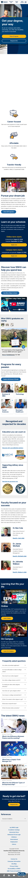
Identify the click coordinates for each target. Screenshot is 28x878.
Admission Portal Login (14, 834)
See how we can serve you (10, 481)
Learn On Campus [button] (8, 651)
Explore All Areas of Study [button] (10, 379)
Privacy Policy (14, 866)
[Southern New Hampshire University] (4, 2)
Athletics (14, 837)
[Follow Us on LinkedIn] (9, 875)
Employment (14, 842)
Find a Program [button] (14, 36)
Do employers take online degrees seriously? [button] (11, 685)
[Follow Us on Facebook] (4, 875)
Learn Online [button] (7, 618)
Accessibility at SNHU (14, 868)
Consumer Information (14, 861)
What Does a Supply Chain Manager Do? (11, 760)
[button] (2, 324)
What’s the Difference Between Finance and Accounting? (13, 737)
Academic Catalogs (14, 830)
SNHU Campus (22, 2)
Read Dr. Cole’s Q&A (18, 538)
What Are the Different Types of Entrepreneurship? (13, 783)
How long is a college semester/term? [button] (12, 695)
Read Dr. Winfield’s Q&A (19, 556)
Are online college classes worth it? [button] (11, 680)
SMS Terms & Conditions (14, 871)
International (14, 839)
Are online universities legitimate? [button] (10, 665)
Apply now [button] (14, 245)
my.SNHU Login (14, 827)
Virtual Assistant (22, 874)
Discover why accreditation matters (12, 448)
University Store (14, 832)
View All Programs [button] (8, 211)
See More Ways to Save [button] (10, 293)
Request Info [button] (14, 40)
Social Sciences (5, 411)
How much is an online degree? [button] (10, 676)
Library (14, 844)
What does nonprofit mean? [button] (9, 703)
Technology (20, 394)
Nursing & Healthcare (19, 411)
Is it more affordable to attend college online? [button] (12, 670)
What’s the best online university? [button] (10, 708)
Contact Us (14, 859)
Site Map (14, 864)
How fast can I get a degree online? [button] (11, 690)
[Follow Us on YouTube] (14, 875)
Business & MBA (6, 395)
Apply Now (16, 2)
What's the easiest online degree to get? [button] (12, 699)
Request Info (11, 2)
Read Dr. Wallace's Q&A (19, 572)
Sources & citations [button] (7, 818)
